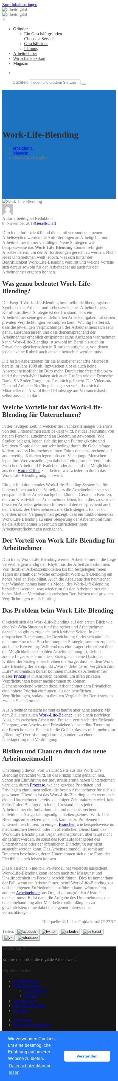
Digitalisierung (26, 981)
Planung (31, 48)
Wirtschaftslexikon (29, 58)
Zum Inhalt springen (19, 4)
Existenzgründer (27, 986)
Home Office (29, 470)
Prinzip (20, 676)
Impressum (22, 1020)
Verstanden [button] (87, 1056)
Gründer (20, 29)
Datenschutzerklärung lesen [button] (30, 1069)
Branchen (67, 824)
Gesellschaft (45, 223)
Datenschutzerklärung (32, 1024)
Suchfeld (21, 82)
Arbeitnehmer (25, 53)
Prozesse (37, 785)
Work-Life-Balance (55, 715)
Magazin (20, 63)
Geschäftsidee (36, 43)
